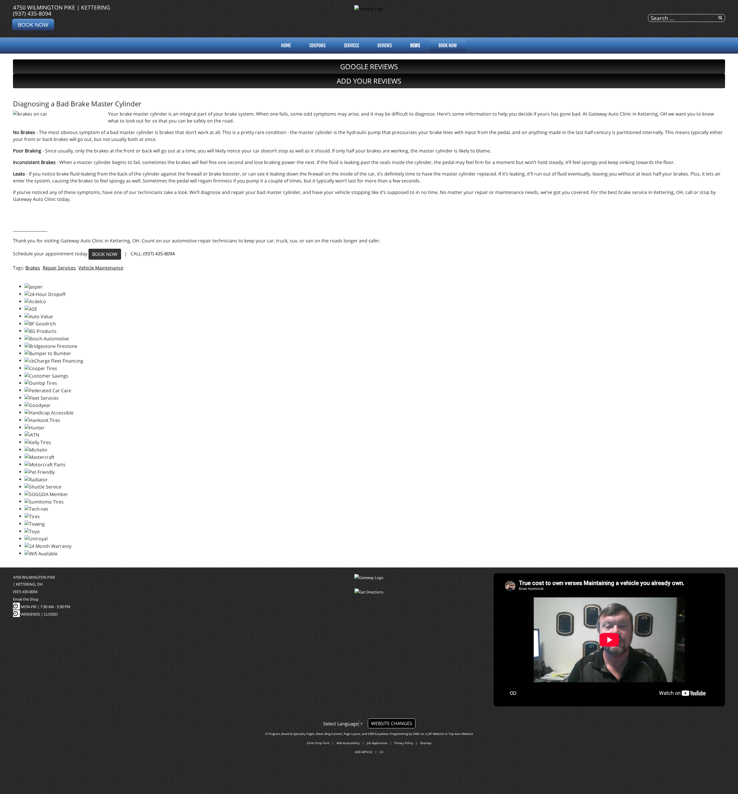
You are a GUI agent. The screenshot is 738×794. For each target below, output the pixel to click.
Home (286, 45)
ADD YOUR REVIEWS (369, 81)
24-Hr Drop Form (318, 743)
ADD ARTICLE (363, 752)
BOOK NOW (104, 254)
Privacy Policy (403, 743)
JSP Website (436, 734)
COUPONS (317, 45)
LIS (381, 752)
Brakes (32, 268)
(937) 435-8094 (32, 13)
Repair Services (59, 268)
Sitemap (425, 743)
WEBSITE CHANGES (391, 723)
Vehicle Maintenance (100, 268)
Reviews (384, 45)
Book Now (33, 25)
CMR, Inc (418, 734)
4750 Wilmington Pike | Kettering (61, 7)
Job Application (377, 743)
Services (351, 45)
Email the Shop (26, 599)
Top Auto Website (461, 734)
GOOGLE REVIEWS (369, 66)
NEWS (415, 45)
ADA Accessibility (348, 743)
